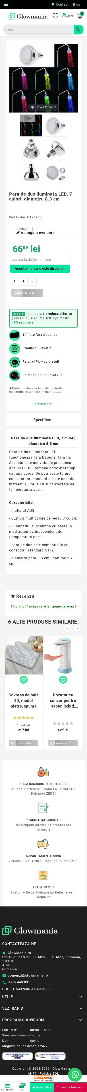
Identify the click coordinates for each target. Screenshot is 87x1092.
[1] (15, 718)
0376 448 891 (19, 982)
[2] (19, 718)
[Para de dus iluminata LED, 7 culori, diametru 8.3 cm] (31, 125)
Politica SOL (49, 1073)
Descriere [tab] (43, 404)
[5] (32, 718)
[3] (23, 718)
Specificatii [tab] (43, 420)
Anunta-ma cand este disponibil (40, 268)
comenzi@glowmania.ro (28, 975)
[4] (27, 718)
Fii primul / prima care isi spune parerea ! (43, 606)
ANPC (32, 1073)
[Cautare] (78, 29)
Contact (62, 4)
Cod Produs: (18, 217)
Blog (76, 4)
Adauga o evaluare (38, 233)
